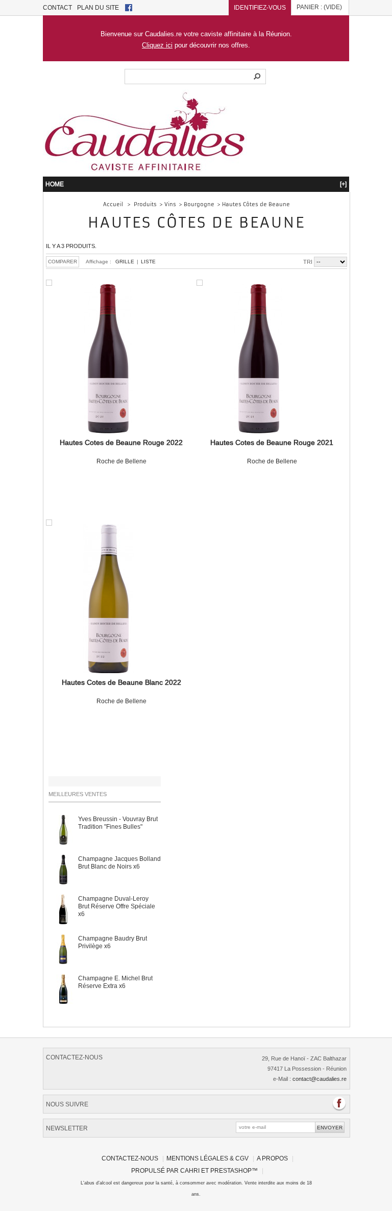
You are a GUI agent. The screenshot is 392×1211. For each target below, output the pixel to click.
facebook (128, 7)
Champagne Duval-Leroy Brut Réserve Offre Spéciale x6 (116, 906)
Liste (148, 261)
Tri (307, 261)
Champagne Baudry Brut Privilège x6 (112, 942)
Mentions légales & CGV (207, 1158)
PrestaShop (231, 1170)
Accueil (113, 204)
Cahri (190, 1170)
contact (57, 7)
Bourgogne (199, 204)
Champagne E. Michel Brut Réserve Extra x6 (115, 982)
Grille (124, 261)
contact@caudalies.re (319, 1078)
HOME (196, 184)
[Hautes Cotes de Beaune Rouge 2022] (108, 359)
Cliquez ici (157, 45)
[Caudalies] (145, 169)
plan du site (98, 7)
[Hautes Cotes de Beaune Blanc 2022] (108, 599)
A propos (272, 1158)
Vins (170, 204)
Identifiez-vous (260, 7)
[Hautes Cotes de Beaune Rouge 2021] (259, 359)
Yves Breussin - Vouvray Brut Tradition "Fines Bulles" (118, 822)
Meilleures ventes (77, 794)
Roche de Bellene (121, 451)
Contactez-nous (130, 1158)
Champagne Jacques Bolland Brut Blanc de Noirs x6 (119, 862)
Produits (145, 204)
